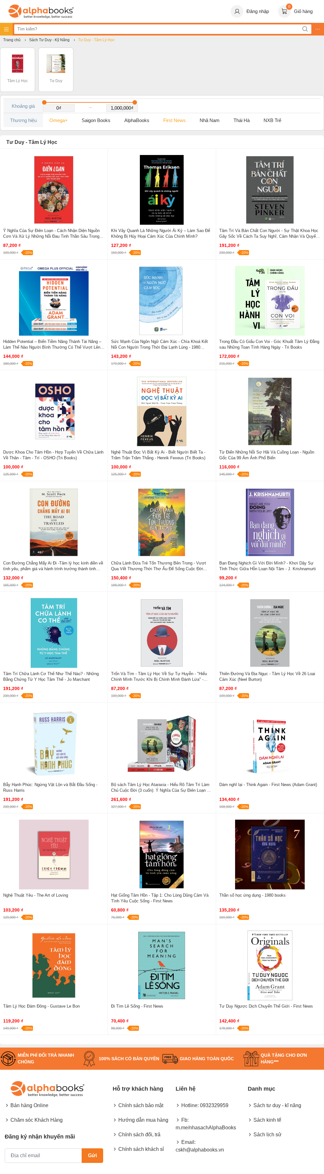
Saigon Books (96, 120)
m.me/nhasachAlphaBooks (206, 1127)
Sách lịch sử (267, 1134)
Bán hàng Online (29, 1105)
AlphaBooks (136, 120)
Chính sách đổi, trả (139, 1134)
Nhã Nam (210, 120)
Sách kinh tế (267, 1120)
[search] (305, 29)
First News (174, 120)
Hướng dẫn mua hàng (143, 1120)
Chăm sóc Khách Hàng (36, 1120)
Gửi (92, 1155)
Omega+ (58, 120)
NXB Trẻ (272, 120)
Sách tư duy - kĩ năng (277, 1105)
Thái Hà (242, 120)
